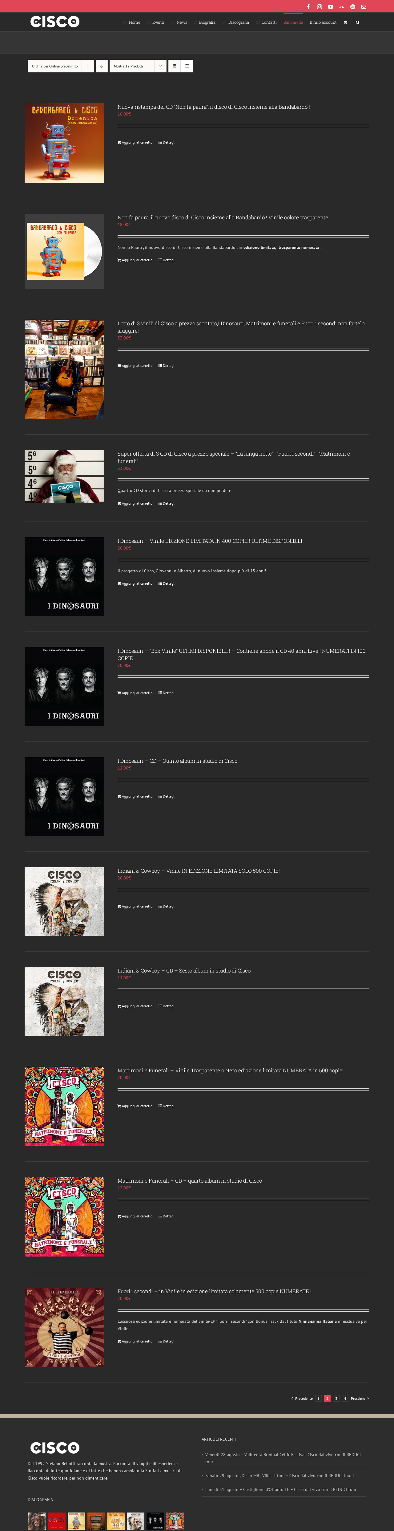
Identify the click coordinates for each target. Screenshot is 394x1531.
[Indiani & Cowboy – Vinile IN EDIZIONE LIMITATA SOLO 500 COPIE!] (64, 901)
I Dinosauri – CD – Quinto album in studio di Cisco (177, 760)
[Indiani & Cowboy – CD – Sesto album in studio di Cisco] (64, 1001)
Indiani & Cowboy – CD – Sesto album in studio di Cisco (184, 970)
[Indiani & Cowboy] (135, 1521)
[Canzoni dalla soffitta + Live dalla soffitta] (96, 1521)
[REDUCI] (37, 1521)
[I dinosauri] (155, 1521)
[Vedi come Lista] (187, 66)
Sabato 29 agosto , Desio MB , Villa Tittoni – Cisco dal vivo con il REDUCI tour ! (279, 1475)
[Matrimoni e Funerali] (175, 1521)
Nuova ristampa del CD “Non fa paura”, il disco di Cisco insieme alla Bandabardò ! (214, 106)
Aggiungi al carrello (137, 142)
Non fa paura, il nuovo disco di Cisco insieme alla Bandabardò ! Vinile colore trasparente (223, 217)
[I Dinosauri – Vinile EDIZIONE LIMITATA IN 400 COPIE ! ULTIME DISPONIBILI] (64, 576)
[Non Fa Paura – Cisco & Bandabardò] (76, 1521)
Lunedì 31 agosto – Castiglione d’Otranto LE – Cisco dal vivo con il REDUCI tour (280, 1489)
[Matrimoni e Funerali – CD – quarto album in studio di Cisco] (64, 1217)
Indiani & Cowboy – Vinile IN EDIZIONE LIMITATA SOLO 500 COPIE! (199, 870)
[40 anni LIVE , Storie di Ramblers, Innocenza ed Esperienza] (116, 1521)
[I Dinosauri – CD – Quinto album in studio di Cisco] (64, 796)
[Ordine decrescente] (102, 66)
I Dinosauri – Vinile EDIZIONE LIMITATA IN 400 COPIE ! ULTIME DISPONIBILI (210, 540)
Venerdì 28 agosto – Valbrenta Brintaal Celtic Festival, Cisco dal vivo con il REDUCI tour (283, 1458)
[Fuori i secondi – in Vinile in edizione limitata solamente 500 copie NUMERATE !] (64, 1327)
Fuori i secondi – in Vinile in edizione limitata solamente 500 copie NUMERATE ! (215, 1291)
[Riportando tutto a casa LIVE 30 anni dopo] (56, 1521)
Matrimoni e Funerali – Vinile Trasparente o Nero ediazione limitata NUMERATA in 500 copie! (231, 1070)
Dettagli (169, 142)
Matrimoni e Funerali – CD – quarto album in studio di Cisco (190, 1180)
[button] (358, 22)
